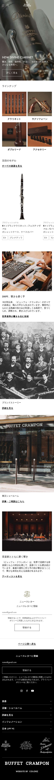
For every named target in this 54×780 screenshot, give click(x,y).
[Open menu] (3, 5)
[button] (27, 701)
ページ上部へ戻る (27, 644)
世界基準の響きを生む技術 (15, 316)
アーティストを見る (12, 576)
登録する (27, 627)
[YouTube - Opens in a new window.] (32, 691)
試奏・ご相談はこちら (13, 501)
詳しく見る (12, 73)
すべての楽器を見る (12, 166)
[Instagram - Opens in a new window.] (21, 691)
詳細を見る (7, 408)
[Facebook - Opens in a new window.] (27, 691)
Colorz (33, 771)
